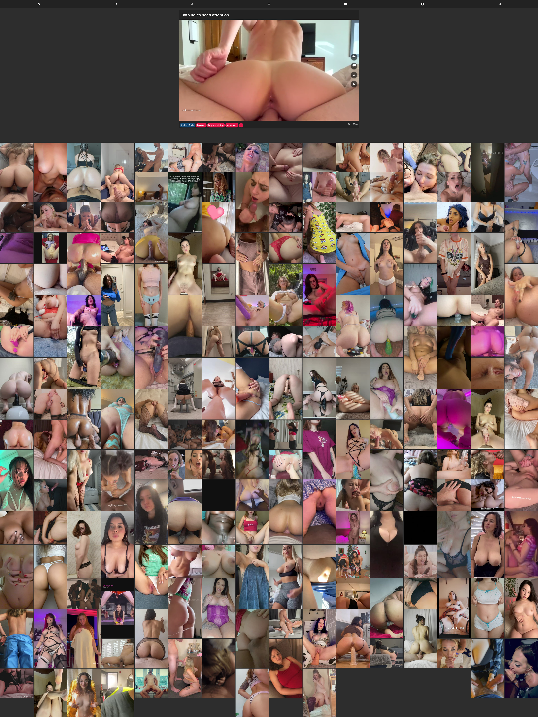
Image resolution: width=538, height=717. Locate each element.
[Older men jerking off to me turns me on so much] (252, 264)
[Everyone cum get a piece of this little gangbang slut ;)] (218, 157)
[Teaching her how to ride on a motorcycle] (151, 157)
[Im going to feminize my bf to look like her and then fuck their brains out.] (420, 232)
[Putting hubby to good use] (487, 310)
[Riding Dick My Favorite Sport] (185, 512)
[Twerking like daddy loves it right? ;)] (319, 512)
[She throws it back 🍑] (17, 172)
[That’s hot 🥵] (387, 217)
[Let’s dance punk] (50, 638)
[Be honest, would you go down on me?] (17, 480)
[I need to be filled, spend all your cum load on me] (319, 232)
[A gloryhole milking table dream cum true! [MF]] (50, 495)
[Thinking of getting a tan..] (50, 279)
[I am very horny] (521, 232)
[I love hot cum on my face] (487, 464)
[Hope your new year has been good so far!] (420, 528)
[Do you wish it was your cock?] (17, 577)
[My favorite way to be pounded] (420, 419)
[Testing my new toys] (50, 373)
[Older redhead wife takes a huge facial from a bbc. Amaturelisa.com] (151, 464)
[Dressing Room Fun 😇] (218, 294)
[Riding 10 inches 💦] (319, 388)
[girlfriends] (521, 544)
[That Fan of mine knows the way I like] (353, 495)
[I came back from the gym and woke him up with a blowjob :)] (84, 217)
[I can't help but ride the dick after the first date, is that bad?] (151, 683)
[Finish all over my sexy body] (185, 264)
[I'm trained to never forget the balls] (387, 653)
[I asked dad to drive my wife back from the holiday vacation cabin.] (185, 202)
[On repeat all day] (252, 388)
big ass (201, 125)
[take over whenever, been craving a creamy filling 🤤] (487, 341)
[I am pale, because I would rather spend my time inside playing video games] (151, 294)
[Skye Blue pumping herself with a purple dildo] (252, 310)
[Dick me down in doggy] (286, 624)
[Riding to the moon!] (117, 653)
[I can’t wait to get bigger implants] (84, 480)
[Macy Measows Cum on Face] (218, 464)
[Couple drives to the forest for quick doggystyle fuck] (218, 495)
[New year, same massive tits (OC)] (387, 544)
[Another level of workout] (117, 608)
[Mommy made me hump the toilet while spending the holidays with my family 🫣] (319, 157)
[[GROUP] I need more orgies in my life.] (185, 434)
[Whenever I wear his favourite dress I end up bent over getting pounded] (185, 157)
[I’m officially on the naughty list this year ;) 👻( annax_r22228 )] (151, 512)
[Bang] (454, 217)
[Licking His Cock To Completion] (387, 187)
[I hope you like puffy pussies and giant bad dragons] (151, 357)
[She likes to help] (286, 217)
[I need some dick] (387, 264)
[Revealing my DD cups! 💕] (319, 449)
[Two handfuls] (50, 577)
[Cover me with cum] (117, 480)
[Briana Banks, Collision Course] (252, 157)
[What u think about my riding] (353, 449)
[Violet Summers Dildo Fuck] (521, 357)
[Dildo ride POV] (218, 388)
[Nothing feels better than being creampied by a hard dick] (454, 157)
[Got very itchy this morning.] (454, 608)
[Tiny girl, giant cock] (319, 638)
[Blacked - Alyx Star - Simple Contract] (420, 561)
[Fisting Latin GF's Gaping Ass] (286, 464)
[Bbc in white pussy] (252, 495)
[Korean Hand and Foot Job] (353, 187)
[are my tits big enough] (353, 528)
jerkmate (232, 125)
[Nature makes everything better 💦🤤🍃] (286, 294)
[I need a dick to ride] (353, 638)
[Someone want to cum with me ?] (185, 561)
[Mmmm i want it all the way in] (387, 388)
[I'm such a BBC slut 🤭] (50, 248)
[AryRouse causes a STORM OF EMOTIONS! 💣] (84, 310)
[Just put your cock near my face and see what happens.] (286, 668)
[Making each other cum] (353, 157)
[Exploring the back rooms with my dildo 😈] (185, 388)
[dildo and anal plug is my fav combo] (17, 341)
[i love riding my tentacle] (387, 326)
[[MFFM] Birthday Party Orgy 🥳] (252, 449)
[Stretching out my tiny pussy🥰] (420, 357)
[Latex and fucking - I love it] (252, 341)
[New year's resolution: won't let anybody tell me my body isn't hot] (521, 608)
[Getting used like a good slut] (252, 638)
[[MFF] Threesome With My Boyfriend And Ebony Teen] (286, 434)
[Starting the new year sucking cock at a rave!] (521, 668)
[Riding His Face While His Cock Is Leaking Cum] (17, 683)
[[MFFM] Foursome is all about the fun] (218, 434)
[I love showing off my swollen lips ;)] (487, 264)
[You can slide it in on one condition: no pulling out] (17, 294)
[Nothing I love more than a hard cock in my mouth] (454, 653)
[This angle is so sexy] (286, 512)
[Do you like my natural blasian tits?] (17, 528)
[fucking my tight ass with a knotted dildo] (50, 528)
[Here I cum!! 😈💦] (117, 357)
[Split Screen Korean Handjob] (319, 187)
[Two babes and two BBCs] (84, 593)
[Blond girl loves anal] (286, 341)
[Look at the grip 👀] (185, 326)
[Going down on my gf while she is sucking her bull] (151, 187)
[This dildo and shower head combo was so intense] (218, 341)
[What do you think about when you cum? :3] (84, 544)
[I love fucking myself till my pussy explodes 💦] (420, 294)
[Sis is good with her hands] (50, 217)
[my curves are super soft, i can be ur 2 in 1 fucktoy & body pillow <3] (353, 593)
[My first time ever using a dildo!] (454, 357)
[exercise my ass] (84, 419)
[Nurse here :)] (353, 264)
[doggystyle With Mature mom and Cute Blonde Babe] (487, 495)
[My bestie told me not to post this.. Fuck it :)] (454, 264)
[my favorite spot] (218, 668)
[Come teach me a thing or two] (319, 577)
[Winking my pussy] (353, 326)
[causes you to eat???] (387, 608)
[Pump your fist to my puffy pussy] (17, 248)
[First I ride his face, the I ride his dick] (117, 172)
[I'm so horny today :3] (286, 388)
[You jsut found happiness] (218, 561)
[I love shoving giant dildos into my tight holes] (117, 419)
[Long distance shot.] (420, 480)
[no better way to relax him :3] (487, 668)
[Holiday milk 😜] (521, 294)
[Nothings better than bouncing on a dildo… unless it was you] (17, 388)
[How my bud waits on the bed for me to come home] (151, 232)
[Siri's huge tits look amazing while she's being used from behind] (387, 157)
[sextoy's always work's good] (454, 464)
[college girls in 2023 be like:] (17, 434)
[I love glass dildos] (319, 341)
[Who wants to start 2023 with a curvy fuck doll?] (84, 638)
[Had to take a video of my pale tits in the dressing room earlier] (117, 294)
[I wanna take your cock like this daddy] (353, 388)
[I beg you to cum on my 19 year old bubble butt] (286, 248)
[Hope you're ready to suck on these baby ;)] (487, 608)
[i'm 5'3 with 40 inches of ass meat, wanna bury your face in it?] (185, 608)
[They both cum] (17, 217)
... (241, 125)
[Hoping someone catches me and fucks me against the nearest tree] (84, 357)
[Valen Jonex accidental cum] (487, 217)
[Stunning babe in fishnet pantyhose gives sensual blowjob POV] (387, 434)
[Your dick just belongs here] (521, 419)
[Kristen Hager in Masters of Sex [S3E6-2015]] (218, 187)
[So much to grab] (218, 608)
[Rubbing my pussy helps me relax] (252, 528)
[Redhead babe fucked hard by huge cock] (286, 172)
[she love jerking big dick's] (454, 187)
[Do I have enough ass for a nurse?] (17, 638)
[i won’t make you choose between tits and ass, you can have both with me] (286, 577)
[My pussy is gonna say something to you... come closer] (151, 577)
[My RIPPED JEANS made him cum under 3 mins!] (454, 495)
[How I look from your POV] (50, 172)
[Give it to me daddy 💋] (521, 480)
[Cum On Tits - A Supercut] (117, 217)
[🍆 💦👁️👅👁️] (252, 202)
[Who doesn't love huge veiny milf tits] (454, 544)
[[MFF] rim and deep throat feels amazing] (50, 449)
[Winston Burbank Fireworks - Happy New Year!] (185, 464)
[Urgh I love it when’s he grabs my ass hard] (420, 638)
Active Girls (187, 125)
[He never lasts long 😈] (151, 638)
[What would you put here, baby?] (117, 544)
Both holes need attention (205, 15)
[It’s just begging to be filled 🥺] (420, 593)
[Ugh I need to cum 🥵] (319, 294)
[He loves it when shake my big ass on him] (84, 172)
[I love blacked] (117, 248)
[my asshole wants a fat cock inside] (487, 373)
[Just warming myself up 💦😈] (151, 419)
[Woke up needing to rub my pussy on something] (353, 217)
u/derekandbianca (191, 110)
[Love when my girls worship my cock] (420, 172)
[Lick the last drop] (387, 480)
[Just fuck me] (454, 419)
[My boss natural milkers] (487, 544)
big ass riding (216, 125)
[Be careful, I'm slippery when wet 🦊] (252, 577)
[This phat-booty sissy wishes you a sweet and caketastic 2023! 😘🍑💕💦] (218, 232)
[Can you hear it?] (50, 404)
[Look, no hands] (185, 668)
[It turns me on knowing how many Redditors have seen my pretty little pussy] (487, 419)
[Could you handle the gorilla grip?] (454, 310)
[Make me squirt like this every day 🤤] (50, 326)
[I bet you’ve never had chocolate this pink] (218, 528)
